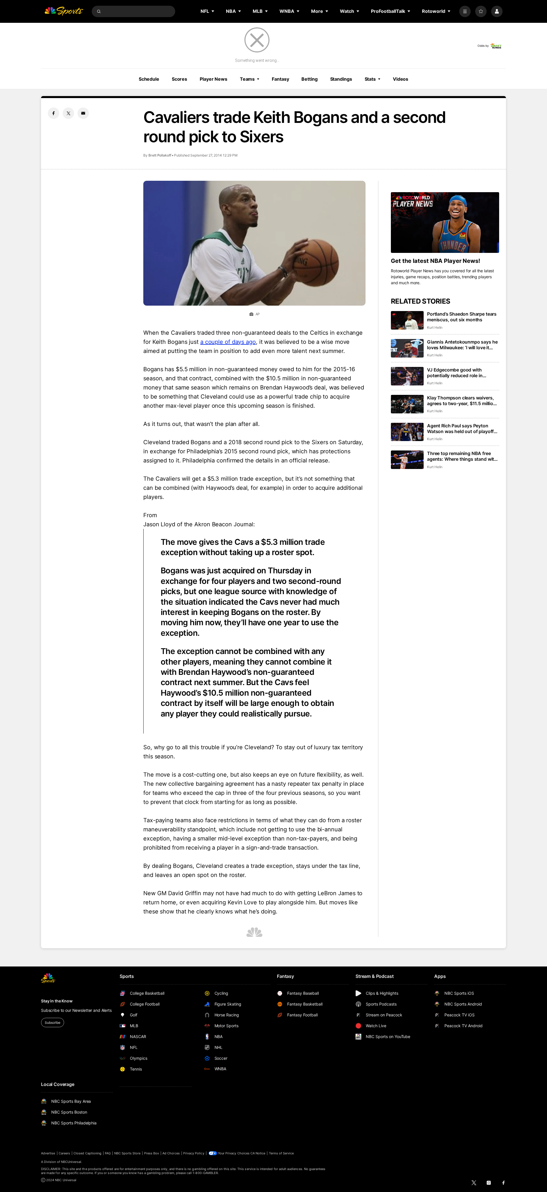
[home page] (63, 11)
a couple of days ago (228, 341)
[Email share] (83, 113)
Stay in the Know (57, 1000)
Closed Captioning (87, 1153)
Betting (309, 79)
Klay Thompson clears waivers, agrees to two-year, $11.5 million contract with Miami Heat (461, 400)
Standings (341, 79)
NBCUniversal (71, 1162)
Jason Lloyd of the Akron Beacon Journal (198, 524)
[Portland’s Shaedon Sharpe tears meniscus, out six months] (407, 320)
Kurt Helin (434, 327)
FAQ (108, 1153)
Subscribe (52, 1022)
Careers (64, 1153)
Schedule (149, 79)
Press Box (151, 1153)
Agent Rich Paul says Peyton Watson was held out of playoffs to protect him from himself (461, 428)
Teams (247, 79)
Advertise (48, 1153)
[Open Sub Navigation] (213, 11)
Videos (400, 79)
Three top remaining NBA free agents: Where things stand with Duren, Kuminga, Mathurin (462, 456)
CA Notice (258, 1153)
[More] (465, 11)
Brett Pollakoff (159, 155)
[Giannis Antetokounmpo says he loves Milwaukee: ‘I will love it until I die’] (407, 348)
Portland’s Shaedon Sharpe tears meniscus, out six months (462, 316)
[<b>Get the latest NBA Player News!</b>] (445, 222)
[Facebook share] (53, 113)
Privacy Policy (193, 1153)
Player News (213, 79)
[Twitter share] (68, 113)
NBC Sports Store (127, 1153)
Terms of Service (281, 1153)
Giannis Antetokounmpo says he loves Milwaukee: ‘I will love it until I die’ (462, 344)
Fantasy (280, 79)
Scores (179, 79)
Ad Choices (171, 1153)
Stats (370, 79)
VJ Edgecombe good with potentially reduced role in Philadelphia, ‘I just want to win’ (460, 372)
